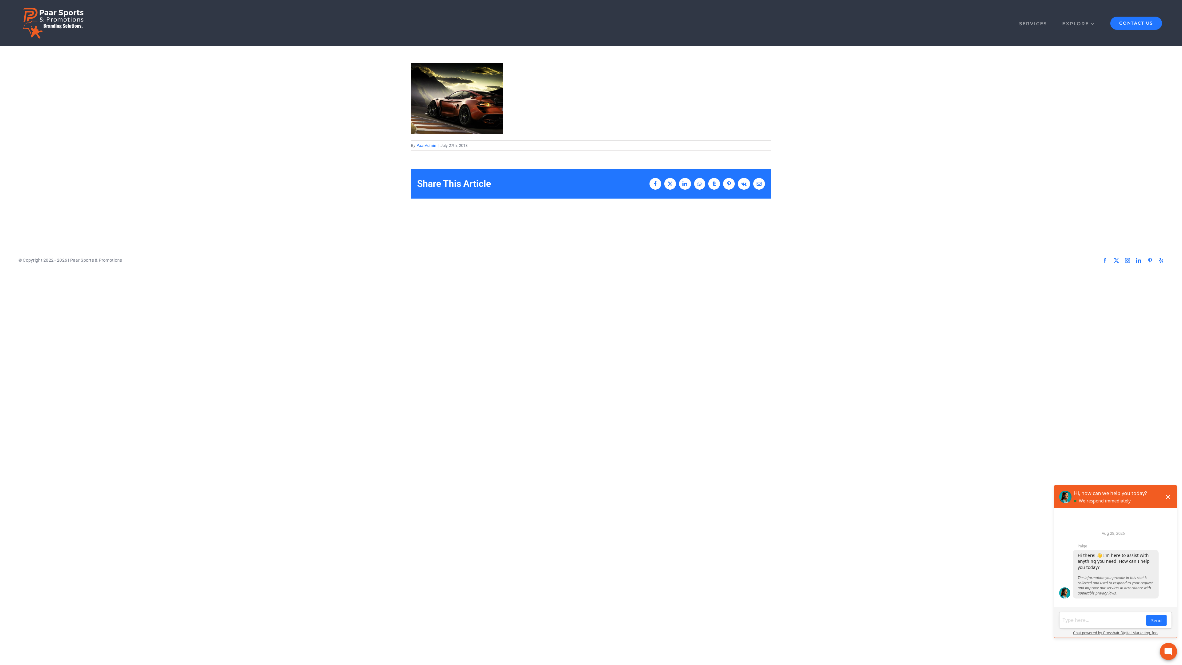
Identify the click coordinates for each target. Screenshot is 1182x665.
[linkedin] (1138, 260)
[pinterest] (1150, 260)
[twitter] (1116, 260)
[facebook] (1105, 260)
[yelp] (1161, 260)
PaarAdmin (426, 145)
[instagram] (1127, 260)
